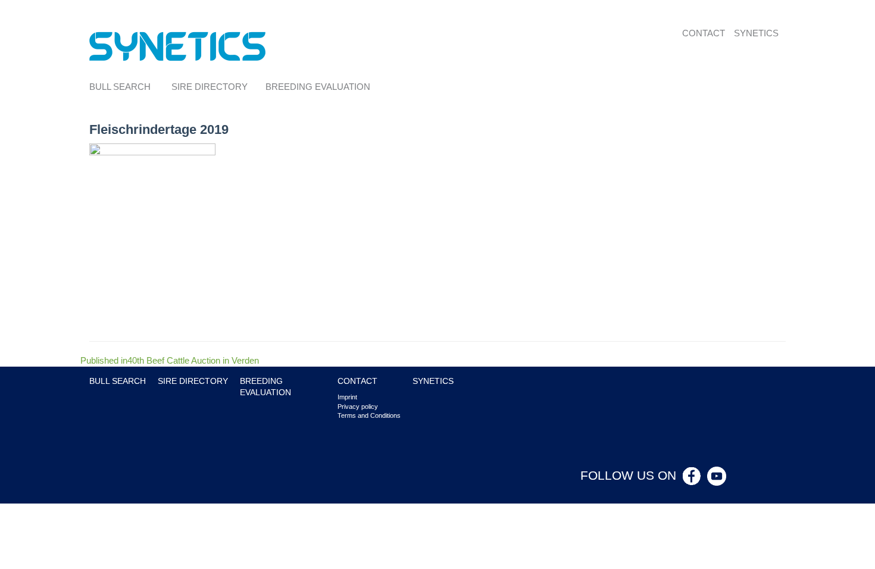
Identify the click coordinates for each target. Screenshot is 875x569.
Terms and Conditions (369, 415)
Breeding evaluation (317, 87)
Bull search (120, 87)
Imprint (347, 397)
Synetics (756, 33)
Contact (703, 33)
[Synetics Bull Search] (177, 45)
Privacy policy (358, 406)
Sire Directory (209, 87)
